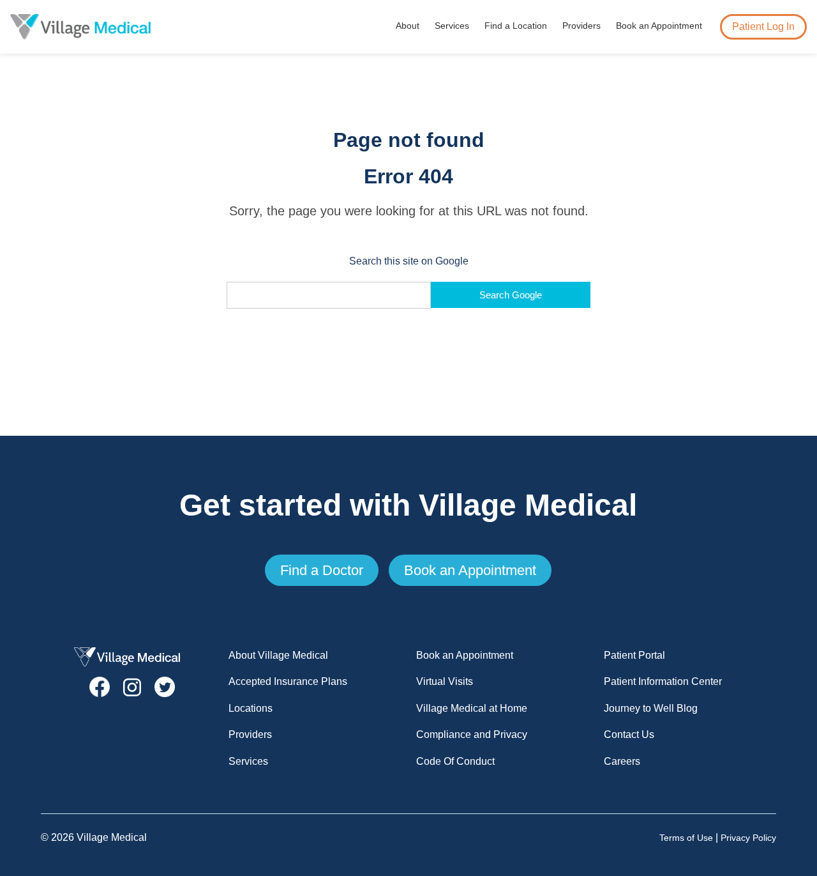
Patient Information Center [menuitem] (663, 681)
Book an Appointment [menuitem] (659, 25)
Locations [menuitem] (251, 708)
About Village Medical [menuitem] (278, 655)
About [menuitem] (407, 25)
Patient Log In (763, 26)
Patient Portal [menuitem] (634, 655)
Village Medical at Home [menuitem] (471, 708)
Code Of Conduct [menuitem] (455, 761)
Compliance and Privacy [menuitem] (471, 734)
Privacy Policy (748, 838)
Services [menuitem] (452, 25)
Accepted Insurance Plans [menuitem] (288, 681)
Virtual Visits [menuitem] (444, 681)
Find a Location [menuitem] (515, 25)
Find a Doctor (321, 570)
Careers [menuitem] (622, 761)
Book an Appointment (470, 570)
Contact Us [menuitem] (629, 734)
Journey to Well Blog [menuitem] (651, 708)
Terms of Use (686, 838)
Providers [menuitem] (581, 25)
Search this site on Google (408, 261)
